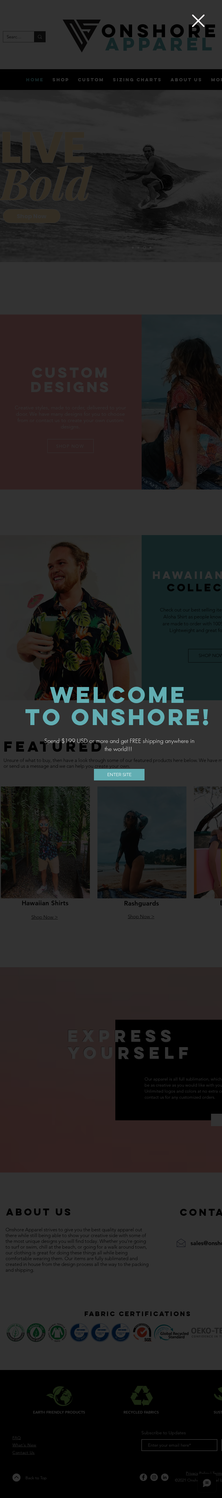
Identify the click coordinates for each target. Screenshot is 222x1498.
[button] (198, 20)
